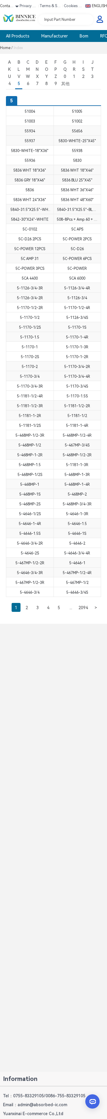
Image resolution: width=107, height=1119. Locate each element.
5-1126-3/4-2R (30, 298)
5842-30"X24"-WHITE (29, 219)
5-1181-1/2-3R (30, 406)
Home (6, 48)
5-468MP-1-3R (77, 475)
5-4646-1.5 (77, 524)
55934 (30, 131)
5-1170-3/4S (77, 386)
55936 (30, 161)
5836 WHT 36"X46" (77, 190)
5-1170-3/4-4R (77, 376)
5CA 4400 (30, 278)
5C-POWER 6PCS (77, 259)
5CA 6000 (77, 278)
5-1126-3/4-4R (77, 288)
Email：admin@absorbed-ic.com (35, 1104)
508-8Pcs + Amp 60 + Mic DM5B (77, 219)
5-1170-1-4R (77, 337)
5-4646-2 (77, 543)
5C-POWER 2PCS (77, 239)
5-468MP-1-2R (30, 455)
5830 (77, 161)
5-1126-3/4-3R (30, 288)
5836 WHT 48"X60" (77, 200)
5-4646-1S (77, 534)
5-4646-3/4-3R (30, 573)
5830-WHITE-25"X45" (77, 141)
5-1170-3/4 (30, 376)
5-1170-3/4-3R (30, 386)
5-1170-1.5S (77, 396)
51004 (30, 111)
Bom (84, 36)
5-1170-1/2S (30, 327)
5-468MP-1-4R (77, 484)
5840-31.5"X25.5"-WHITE (29, 210)
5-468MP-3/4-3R (77, 504)
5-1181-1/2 (77, 416)
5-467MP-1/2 (77, 583)
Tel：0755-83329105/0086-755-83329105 (44, 1095)
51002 (77, 121)
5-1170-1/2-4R (77, 308)
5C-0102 (30, 229)
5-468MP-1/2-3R (29, 435)
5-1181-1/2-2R (77, 406)
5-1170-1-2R (77, 357)
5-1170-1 (30, 347)
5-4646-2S (30, 553)
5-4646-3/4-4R (77, 553)
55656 (77, 131)
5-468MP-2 (77, 494)
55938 (77, 151)
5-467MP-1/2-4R (77, 573)
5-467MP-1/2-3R (29, 583)
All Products (17, 36)
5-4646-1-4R (30, 524)
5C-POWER (77, 269)
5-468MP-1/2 (29, 445)
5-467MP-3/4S (77, 445)
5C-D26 (77, 249)
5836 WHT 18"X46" (77, 170)
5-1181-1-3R (77, 465)
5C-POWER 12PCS (29, 249)
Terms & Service (50, 7)
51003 (30, 121)
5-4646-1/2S (30, 514)
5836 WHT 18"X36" (29, 170)
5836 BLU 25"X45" (77, 180)
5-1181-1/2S (30, 426)
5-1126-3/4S (77, 318)
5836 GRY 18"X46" (30, 180)
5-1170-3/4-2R (77, 367)
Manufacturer (54, 36)
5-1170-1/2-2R (30, 308)
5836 (30, 190)
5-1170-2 (30, 367)
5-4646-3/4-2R (30, 543)
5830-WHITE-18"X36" (29, 151)
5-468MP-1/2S (30, 475)
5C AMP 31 (30, 259)
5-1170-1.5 (29, 337)
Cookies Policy (73, 7)
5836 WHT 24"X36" (29, 200)
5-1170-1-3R (77, 347)
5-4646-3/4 (30, 592)
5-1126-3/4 (77, 298)
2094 (83, 607)
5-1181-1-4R (77, 426)
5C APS (77, 229)
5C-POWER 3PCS (29, 269)
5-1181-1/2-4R (30, 396)
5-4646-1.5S (29, 534)
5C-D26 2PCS (29, 239)
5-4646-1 (77, 563)
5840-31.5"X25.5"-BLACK (77, 210)
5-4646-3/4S (77, 592)
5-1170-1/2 (30, 318)
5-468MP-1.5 (30, 465)
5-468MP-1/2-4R (77, 435)
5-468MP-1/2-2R (77, 455)
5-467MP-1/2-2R (29, 563)
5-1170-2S (30, 357)
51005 (77, 111)
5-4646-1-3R (77, 514)
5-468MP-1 (29, 484)
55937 (30, 141)
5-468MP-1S (29, 494)
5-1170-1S (77, 327)
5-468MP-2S (29, 504)
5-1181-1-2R (30, 416)
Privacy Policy (28, 7)
